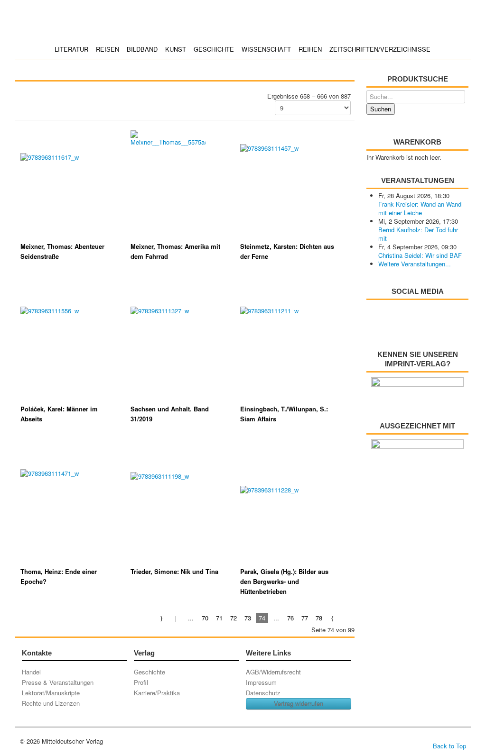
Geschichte (214, 49)
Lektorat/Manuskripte (51, 692)
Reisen (107, 49)
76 (290, 617)
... (191, 617)
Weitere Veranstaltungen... (414, 263)
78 (319, 617)
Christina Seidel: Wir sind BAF (420, 255)
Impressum (261, 682)
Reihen (310, 49)
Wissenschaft (266, 49)
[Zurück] (176, 617)
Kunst (175, 49)
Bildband (142, 49)
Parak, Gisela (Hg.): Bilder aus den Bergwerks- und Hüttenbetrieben (284, 581)
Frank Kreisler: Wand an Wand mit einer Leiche (419, 208)
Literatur (71, 49)
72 (233, 617)
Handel (31, 671)
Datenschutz (263, 692)
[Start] (162, 617)
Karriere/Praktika (157, 692)
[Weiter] (333, 617)
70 (205, 617)
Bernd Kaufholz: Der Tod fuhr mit (418, 234)
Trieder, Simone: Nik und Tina (174, 571)
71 (219, 617)
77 (304, 617)
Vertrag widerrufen (298, 703)
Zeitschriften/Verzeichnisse (379, 49)
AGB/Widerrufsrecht (273, 671)
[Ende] (347, 617)
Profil (141, 682)
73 (247, 617)
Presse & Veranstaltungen (57, 682)
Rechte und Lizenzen (51, 703)
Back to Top (449, 745)
